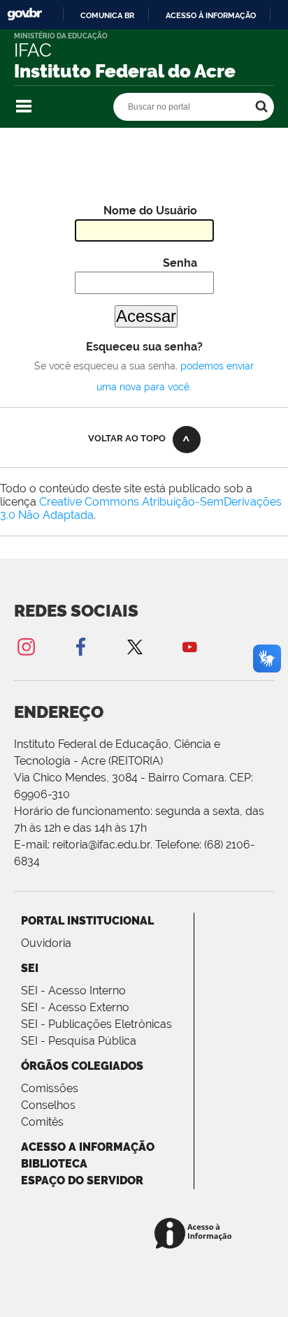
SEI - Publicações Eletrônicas (96, 1024)
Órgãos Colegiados (82, 1066)
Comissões (49, 1088)
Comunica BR (107, 15)
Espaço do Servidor (82, 1180)
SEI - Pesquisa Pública (78, 1040)
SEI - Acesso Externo (75, 1007)
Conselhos (48, 1105)
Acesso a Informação (87, 1147)
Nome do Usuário (150, 210)
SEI (29, 968)
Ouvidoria (46, 943)
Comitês (42, 1121)
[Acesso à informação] (195, 1234)
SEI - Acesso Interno (73, 990)
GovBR (24, 14)
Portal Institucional (87, 920)
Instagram (26, 646)
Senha (180, 263)
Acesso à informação (211, 15)
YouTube (189, 646)
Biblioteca (54, 1163)
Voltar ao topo (127, 438)
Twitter (135, 646)
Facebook (80, 646)
